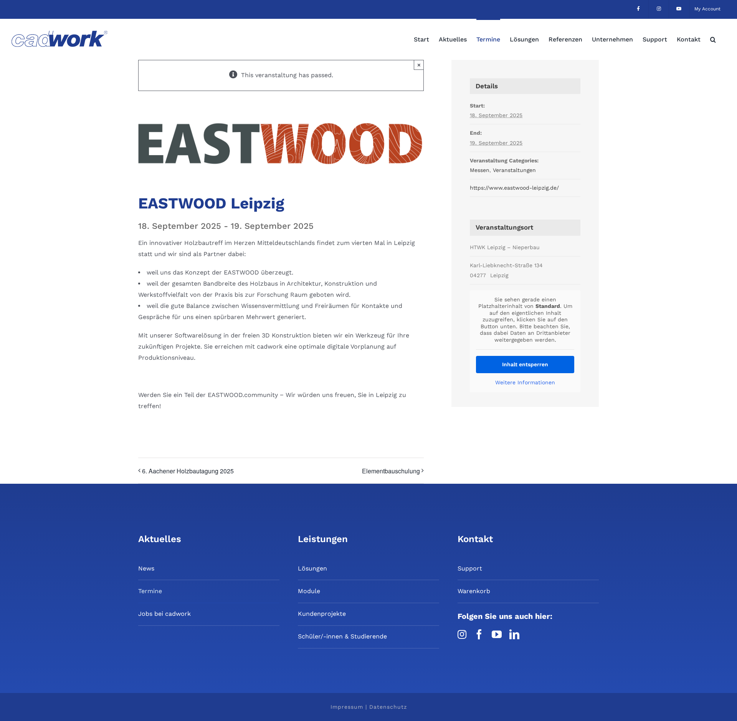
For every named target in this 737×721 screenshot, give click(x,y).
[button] (713, 39)
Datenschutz (388, 707)
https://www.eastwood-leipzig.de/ (514, 188)
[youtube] (497, 634)
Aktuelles (159, 539)
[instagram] (462, 634)
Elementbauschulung (391, 470)
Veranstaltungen (514, 170)
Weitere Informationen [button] (525, 382)
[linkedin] (514, 634)
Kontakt (475, 539)
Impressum (346, 707)
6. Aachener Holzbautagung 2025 (188, 470)
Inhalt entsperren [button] (525, 364)
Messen (479, 170)
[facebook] (479, 634)
